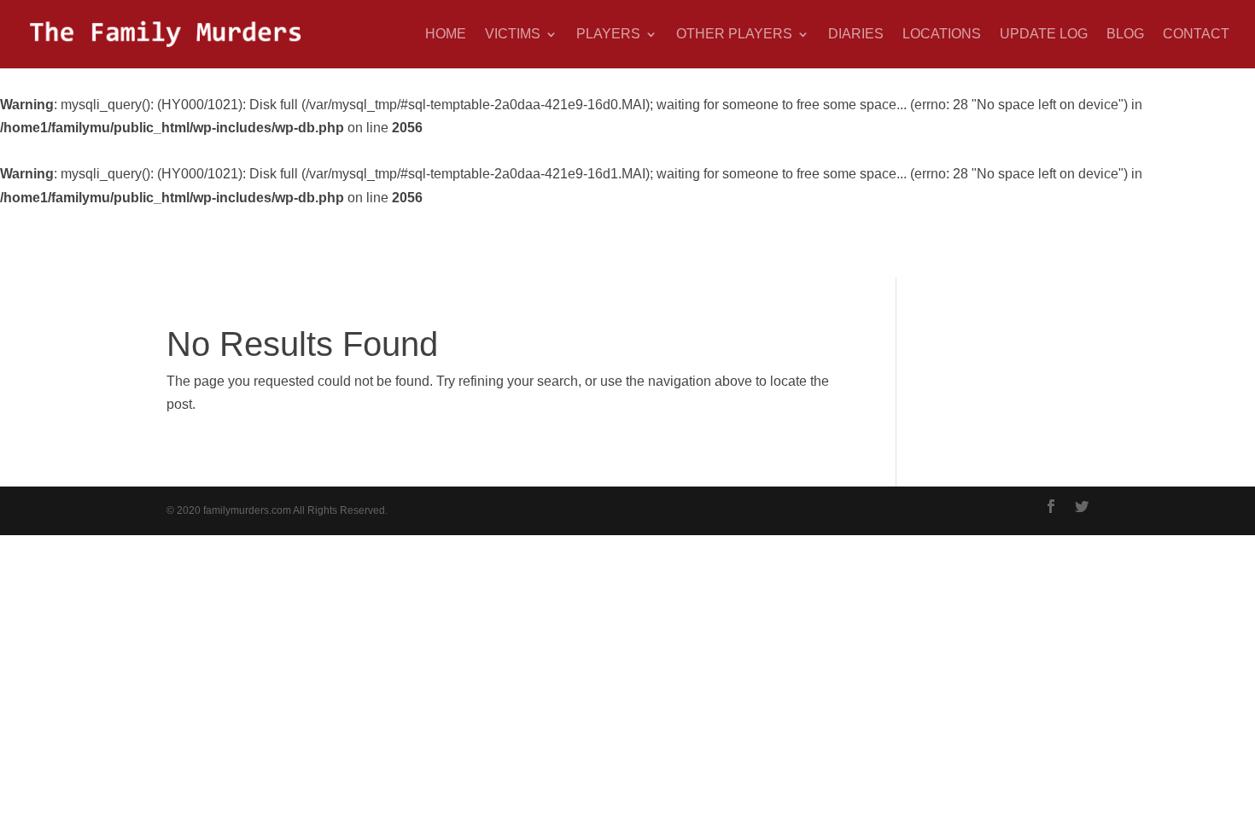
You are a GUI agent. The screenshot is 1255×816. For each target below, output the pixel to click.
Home (445, 34)
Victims (512, 34)
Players (608, 34)
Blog (1125, 34)
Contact (1196, 34)
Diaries (856, 34)
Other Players (734, 34)
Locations (941, 34)
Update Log (1044, 34)
